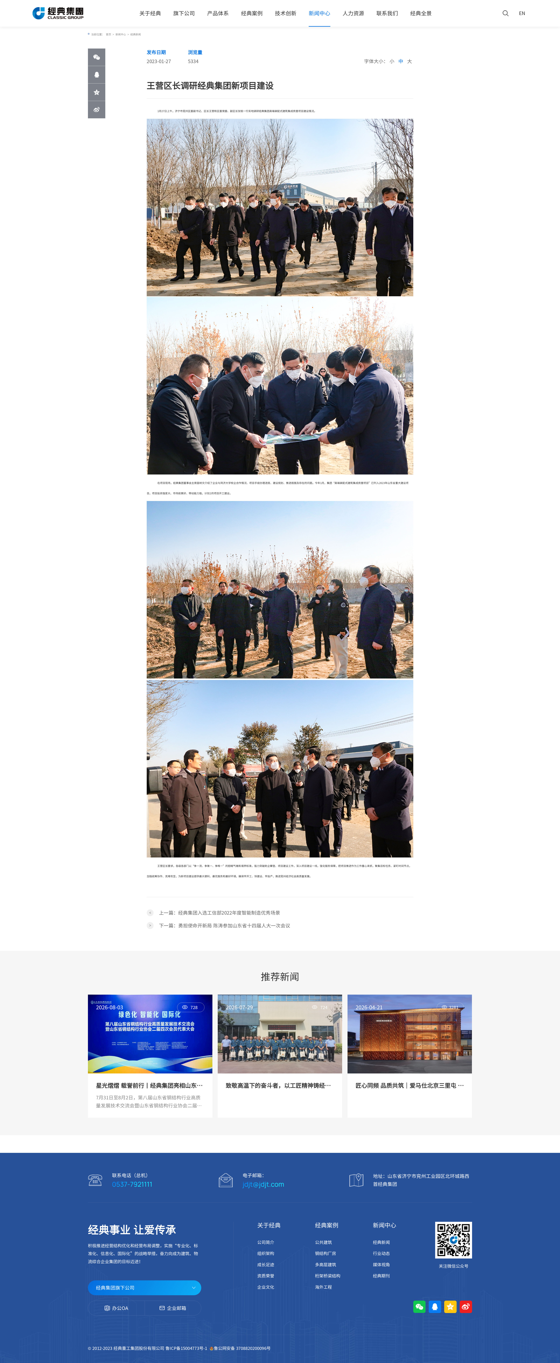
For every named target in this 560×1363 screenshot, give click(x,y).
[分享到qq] (96, 74)
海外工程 (323, 1287)
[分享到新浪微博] (96, 109)
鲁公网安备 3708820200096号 (242, 1348)
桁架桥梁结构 (327, 1276)
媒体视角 (381, 1264)
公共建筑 (323, 1242)
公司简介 (265, 1242)
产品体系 (218, 13)
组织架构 (265, 1253)
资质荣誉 (265, 1276)
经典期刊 (381, 1276)
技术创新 (285, 13)
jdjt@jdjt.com (263, 1184)
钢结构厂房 (325, 1253)
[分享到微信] (96, 57)
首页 (108, 34)
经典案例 (252, 13)
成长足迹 (265, 1264)
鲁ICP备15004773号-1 (186, 1348)
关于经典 (150, 13)
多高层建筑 (325, 1264)
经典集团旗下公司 (115, 1287)
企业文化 (265, 1287)
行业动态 (381, 1253)
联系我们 (387, 13)
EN (522, 13)
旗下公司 (184, 13)
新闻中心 (319, 13)
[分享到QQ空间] (96, 92)
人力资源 (353, 13)
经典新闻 (135, 34)
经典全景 (421, 13)
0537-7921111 (132, 1184)
